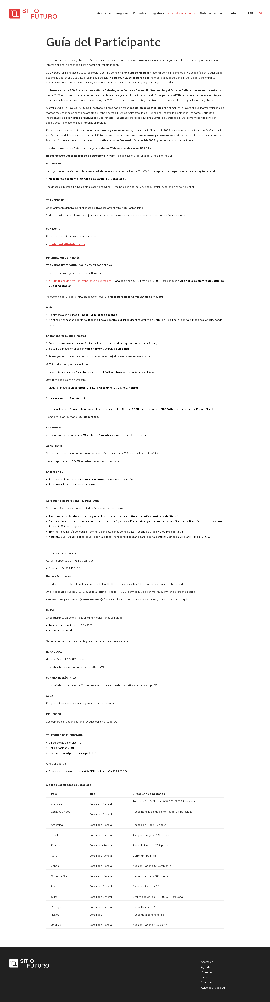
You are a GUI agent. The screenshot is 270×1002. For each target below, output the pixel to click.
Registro (156, 13)
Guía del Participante (181, 13)
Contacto (234, 13)
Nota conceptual (211, 13)
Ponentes (139, 13)
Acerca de (104, 13)
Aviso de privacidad (213, 987)
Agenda (205, 967)
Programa (121, 13)
